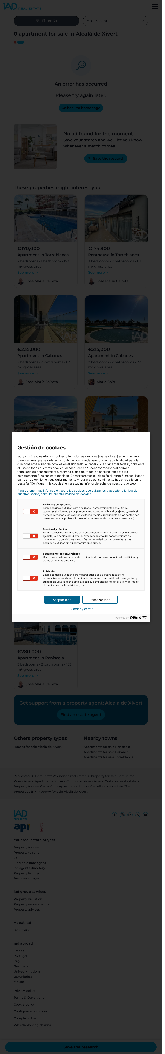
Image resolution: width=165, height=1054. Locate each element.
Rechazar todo (100, 600)
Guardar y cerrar (81, 609)
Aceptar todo (62, 600)
